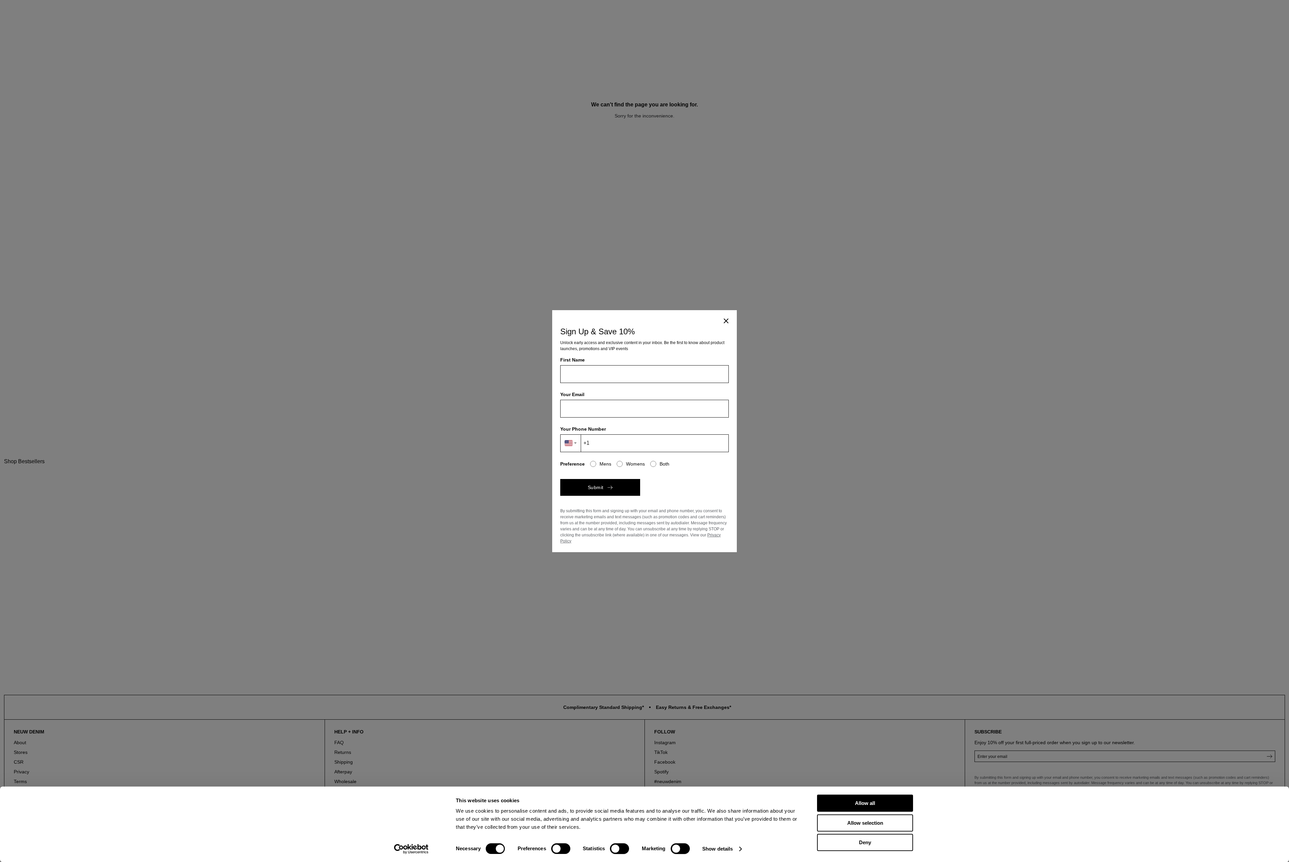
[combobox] (571, 443)
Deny (865, 842)
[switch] (560, 848)
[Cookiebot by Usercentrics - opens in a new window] (411, 849)
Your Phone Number (583, 429)
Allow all (865, 803)
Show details (717, 849)
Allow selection (865, 823)
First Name (572, 360)
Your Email (572, 394)
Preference (572, 464)
